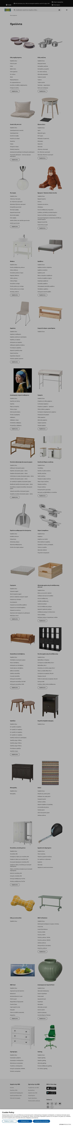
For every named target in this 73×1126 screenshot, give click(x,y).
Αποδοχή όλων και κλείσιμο (41, 1121)
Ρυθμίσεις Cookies (9, 1121)
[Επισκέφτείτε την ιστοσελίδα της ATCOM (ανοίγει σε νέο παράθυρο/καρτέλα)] (65, 1124)
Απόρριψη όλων (25, 1121)
